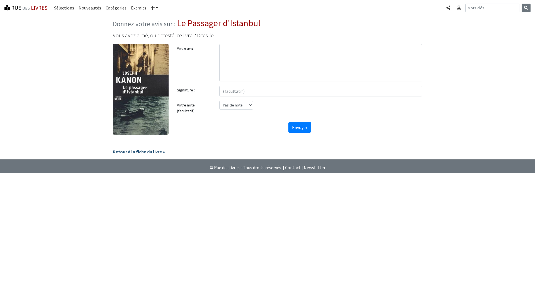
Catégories (116, 8)
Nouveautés (90, 8)
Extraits (138, 8)
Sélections (64, 8)
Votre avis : (186, 48)
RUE (28, 7)
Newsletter (314, 167)
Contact (293, 167)
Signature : (186, 90)
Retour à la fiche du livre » (139, 151)
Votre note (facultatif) (186, 108)
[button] (154, 7)
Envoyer (299, 127)
